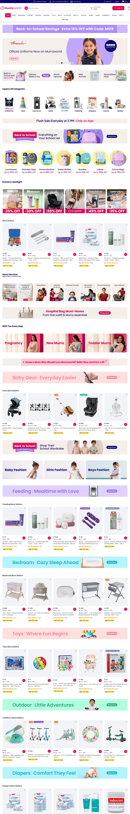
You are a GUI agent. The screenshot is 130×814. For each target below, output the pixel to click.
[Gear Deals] (65, 374)
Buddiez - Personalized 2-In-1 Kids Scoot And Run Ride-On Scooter (39, 753)
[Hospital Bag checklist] (65, 310)
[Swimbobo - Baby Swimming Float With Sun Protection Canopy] (14, 732)
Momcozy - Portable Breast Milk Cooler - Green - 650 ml (114, 257)
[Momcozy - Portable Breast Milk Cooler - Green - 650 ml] (116, 235)
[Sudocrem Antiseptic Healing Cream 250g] (116, 802)
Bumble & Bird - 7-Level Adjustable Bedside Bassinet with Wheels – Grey (90, 612)
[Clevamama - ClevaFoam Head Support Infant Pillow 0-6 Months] (65, 590)
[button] (107, 1)
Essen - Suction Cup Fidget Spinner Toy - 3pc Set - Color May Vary (64, 682)
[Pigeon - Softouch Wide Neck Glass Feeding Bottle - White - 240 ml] (116, 520)
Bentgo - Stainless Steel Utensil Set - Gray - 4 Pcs (39, 257)
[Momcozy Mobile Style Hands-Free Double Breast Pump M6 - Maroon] (65, 520)
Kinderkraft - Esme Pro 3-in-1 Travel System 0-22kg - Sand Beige (39, 426)
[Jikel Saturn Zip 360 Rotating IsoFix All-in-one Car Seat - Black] (91, 404)
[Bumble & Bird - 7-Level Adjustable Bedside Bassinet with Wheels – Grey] (91, 590)
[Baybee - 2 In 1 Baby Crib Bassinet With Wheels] (40, 590)
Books (114, 15)
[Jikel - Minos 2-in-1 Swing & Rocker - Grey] (116, 404)
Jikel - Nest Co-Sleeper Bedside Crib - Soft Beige (13, 612)
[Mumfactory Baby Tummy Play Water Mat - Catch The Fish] (14, 661)
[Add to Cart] (23, 252)
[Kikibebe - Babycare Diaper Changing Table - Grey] (116, 590)
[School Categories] (11, 160)
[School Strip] (65, 135)
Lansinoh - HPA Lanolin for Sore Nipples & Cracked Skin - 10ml (63, 257)
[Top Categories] (9, 103)
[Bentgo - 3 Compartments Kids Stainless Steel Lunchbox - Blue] (14, 235)
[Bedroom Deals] (65, 561)
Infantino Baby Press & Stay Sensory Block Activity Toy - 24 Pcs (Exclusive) (115, 683)
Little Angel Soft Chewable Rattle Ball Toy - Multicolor (38, 683)
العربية (117, 1)
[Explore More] (14, 75)
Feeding (30, 15)
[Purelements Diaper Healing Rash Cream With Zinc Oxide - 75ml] (91, 802)
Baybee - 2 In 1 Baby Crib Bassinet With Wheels (38, 612)
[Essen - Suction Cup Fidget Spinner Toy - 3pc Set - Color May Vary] (65, 661)
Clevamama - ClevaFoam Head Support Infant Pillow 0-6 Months (63, 612)
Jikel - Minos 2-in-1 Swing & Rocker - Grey (115, 426)
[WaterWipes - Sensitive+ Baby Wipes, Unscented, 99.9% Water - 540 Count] (65, 802)
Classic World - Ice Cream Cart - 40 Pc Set (90, 683)
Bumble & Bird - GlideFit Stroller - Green (13, 426)
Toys (53, 15)
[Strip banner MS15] (65, 29)
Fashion (46, 15)
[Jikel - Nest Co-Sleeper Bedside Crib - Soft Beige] (14, 590)
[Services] (9, 290)
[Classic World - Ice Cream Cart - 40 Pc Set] (91, 661)
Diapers (38, 15)
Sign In (119, 8)
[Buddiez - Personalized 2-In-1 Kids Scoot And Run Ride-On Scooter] (40, 732)
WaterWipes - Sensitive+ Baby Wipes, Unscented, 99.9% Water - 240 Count (89, 257)
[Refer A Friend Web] (65, 359)
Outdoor (67, 15)
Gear (14, 15)
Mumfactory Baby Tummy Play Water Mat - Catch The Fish (12, 683)
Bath (59, 15)
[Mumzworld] (10, 8)
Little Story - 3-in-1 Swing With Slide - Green (64, 754)
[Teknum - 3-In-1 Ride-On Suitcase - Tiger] (65, 404)
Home (98, 15)
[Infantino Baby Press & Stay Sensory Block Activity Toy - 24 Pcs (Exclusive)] (116, 661)
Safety (75, 15)
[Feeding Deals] (65, 490)
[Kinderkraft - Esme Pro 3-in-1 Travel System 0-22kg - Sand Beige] (40, 404)
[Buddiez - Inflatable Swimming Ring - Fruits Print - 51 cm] (91, 732)
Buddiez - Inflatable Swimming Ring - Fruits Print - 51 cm (90, 754)
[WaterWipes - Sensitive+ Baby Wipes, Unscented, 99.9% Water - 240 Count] (91, 235)
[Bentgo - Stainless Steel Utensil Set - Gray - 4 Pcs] (40, 235)
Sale (8, 15)
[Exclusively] (22, 340)
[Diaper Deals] (65, 773)
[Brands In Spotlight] (12, 200)
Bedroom (21, 15)
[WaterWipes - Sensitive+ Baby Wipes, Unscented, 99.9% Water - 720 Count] (40, 802)
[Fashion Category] (65, 447)
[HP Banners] (65, 51)
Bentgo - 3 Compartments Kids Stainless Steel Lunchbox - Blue (12, 257)
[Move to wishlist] (25, 223)
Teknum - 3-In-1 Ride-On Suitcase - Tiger (64, 426)
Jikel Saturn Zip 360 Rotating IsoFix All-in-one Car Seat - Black (90, 426)
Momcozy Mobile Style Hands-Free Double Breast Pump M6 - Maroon (64, 541)
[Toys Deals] (65, 632)
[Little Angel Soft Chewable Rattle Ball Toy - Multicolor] (40, 661)
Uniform (65, 19)
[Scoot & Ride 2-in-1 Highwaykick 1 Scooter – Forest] (116, 732)
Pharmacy (106, 15)
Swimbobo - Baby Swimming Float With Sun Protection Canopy (13, 754)
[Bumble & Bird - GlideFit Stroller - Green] (14, 404)
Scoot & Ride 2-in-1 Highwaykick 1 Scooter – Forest (115, 754)
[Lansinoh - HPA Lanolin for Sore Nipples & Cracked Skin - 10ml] (65, 235)
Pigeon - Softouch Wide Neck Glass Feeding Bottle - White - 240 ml (115, 541)
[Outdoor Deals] (65, 702)
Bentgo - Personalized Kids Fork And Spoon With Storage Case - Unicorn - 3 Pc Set (89, 541)
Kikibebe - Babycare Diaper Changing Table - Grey (113, 612)
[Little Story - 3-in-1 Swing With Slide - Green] (65, 732)
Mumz (91, 15)
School (84, 15)
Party (121, 15)
